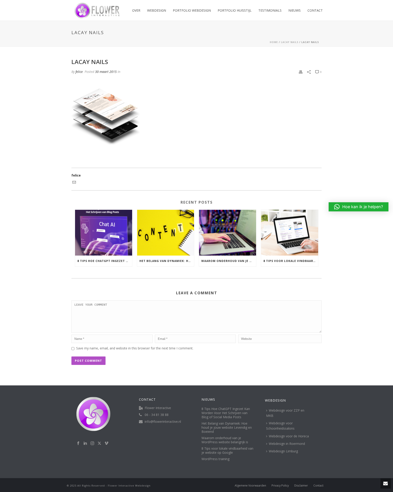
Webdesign (156, 10)
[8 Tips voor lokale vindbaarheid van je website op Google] (289, 233)
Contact (315, 10)
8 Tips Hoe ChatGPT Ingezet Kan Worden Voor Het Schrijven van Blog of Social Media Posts (104, 261)
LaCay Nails (289, 42)
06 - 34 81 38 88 (157, 415)
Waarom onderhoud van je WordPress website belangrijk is (228, 261)
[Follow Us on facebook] (78, 443)
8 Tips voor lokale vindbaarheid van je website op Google (290, 261)
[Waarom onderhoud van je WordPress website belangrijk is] (227, 233)
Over (136, 10)
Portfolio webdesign (192, 10)
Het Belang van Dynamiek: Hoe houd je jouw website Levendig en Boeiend (166, 261)
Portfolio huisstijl (235, 10)
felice (79, 71)
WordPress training (215, 459)
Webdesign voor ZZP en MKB (285, 413)
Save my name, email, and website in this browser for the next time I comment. (134, 348)
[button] (358, 206)
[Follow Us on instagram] (92, 443)
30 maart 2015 (106, 71)
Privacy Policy (280, 485)
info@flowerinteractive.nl (163, 422)
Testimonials (270, 10)
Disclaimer (301, 485)
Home (274, 42)
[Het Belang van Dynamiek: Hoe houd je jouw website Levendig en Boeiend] (165, 233)
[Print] (300, 71)
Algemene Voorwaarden (250, 485)
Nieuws (294, 10)
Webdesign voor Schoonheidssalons (280, 425)
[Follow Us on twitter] (99, 443)
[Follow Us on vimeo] (106, 443)
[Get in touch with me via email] (74, 183)
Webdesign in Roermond (287, 443)
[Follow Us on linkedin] (85, 443)
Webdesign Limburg (283, 451)
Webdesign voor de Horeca (289, 436)
